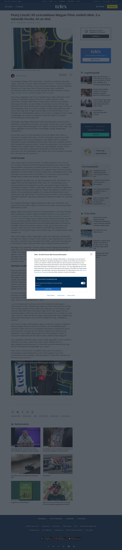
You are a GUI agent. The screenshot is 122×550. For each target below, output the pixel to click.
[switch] (83, 283)
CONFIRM (48, 289)
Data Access (61, 295)
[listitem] (60, 279)
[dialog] (61, 275)
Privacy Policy (71, 295)
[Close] (92, 254)
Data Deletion (51, 295)
